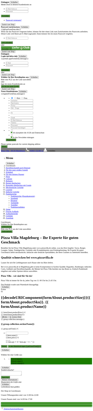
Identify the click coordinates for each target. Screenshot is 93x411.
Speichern (5, 377)
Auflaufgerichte (12, 214)
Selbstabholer (7, 231)
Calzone (9, 179)
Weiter (4, 346)
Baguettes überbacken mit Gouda (18, 185)
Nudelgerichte (11, 194)
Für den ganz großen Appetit (17, 170)
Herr (18, 98)
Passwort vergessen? (14, 20)
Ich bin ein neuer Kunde (10, 86)
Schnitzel (9, 172)
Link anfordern (7, 43)
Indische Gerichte (12, 192)
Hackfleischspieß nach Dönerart (18, 168)
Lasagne (9, 190)
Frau (25, 98)
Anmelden (5, 16)
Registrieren (11, 140)
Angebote (9, 218)
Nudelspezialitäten (18, 207)
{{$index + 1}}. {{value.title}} (11, 317)
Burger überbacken (13, 183)
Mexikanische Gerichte (14, 187)
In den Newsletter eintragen (23, 137)
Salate (8, 209)
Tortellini (14, 205)
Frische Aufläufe (12, 211)
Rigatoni (14, 201)
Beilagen (9, 181)
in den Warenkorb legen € (24, 346)
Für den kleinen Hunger (15, 174)
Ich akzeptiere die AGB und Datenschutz (28, 133)
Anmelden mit (7, 49)
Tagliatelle (15, 203)
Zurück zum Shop (8, 24)
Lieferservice (6, 227)
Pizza (8, 177)
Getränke (9, 216)
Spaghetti (14, 198)
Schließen (14, 2)
